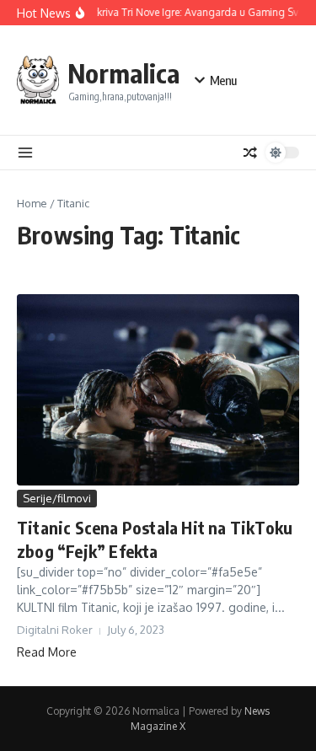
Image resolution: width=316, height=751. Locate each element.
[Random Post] (250, 152)
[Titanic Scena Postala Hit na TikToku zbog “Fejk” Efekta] (158, 389)
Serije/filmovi (57, 498)
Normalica (123, 72)
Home (32, 203)
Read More (47, 652)
